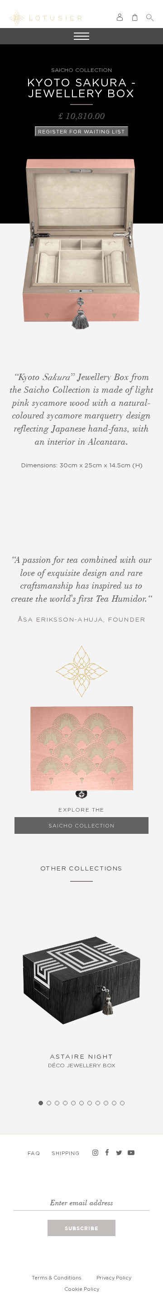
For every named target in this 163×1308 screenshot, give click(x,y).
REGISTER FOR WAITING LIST (81, 131)
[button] (40, 1103)
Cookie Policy (81, 1289)
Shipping (66, 1153)
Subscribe (81, 1229)
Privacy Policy (113, 1277)
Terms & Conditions (57, 1277)
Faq (34, 1153)
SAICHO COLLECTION (81, 825)
